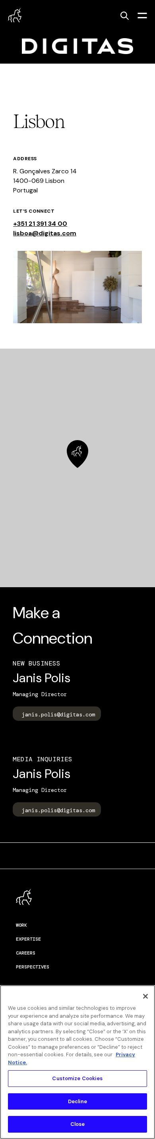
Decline (77, 1101)
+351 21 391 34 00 (40, 223)
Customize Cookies (77, 1078)
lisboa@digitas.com (44, 233)
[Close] (145, 996)
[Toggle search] (124, 15)
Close (77, 1124)
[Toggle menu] (142, 15)
